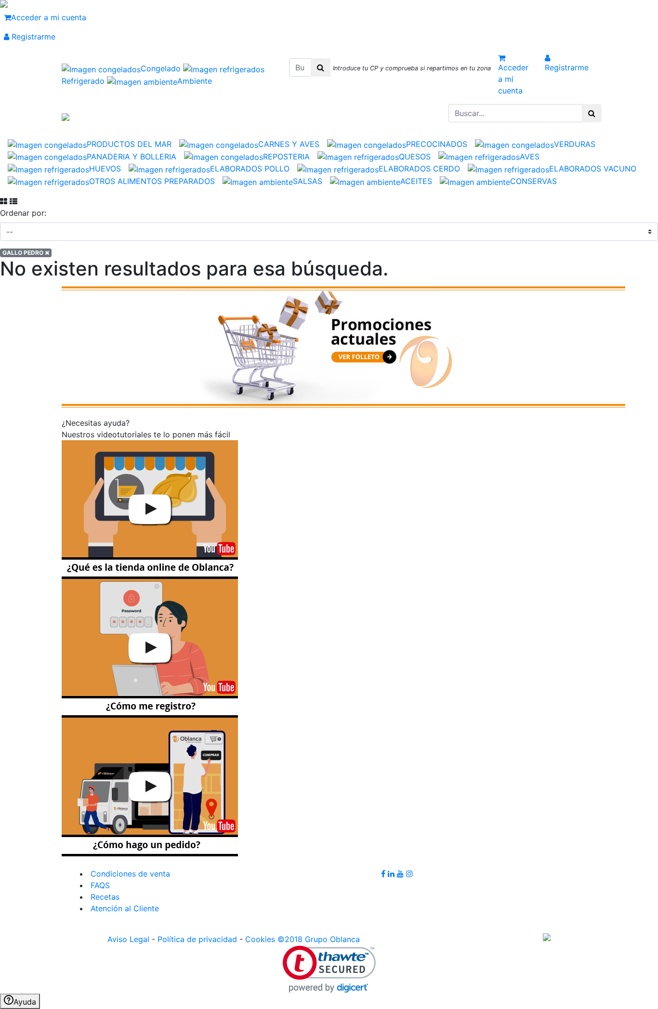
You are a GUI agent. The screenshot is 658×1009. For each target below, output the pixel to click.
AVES (530, 156)
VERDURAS (574, 144)
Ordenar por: (23, 213)
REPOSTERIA (286, 156)
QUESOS (415, 156)
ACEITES (416, 181)
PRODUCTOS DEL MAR (129, 144)
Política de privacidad (197, 939)
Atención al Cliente (123, 908)
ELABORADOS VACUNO (592, 168)
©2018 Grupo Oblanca (318, 939)
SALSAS (307, 181)
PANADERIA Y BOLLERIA (131, 156)
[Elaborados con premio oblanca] (343, 346)
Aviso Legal (128, 939)
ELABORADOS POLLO (250, 168)
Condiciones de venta (129, 873)
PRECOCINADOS (436, 144)
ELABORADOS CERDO (419, 168)
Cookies (260, 939)
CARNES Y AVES (288, 144)
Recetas (103, 897)
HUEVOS (105, 168)
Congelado (162, 68)
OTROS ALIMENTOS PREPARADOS (152, 181)
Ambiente (194, 81)
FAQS (99, 885)
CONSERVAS (533, 181)
